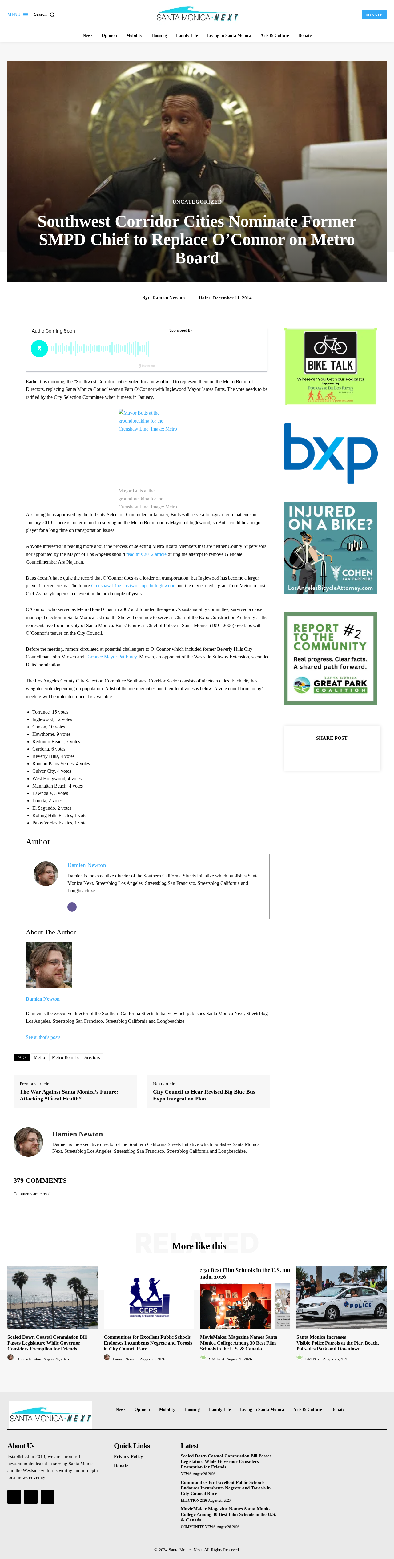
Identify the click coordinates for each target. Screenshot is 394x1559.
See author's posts (43, 1037)
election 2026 (194, 1500)
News (186, 1474)
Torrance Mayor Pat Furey (111, 656)
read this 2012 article (146, 554)
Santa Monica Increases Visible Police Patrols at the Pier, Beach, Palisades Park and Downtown (337, 1342)
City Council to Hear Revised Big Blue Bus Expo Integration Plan (204, 1095)
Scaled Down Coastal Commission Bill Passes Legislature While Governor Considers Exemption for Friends (47, 1342)
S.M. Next (216, 1359)
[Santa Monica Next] (198, 14)
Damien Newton (168, 297)
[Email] (72, 907)
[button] (45, 14)
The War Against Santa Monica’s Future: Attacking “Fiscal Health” (69, 1095)
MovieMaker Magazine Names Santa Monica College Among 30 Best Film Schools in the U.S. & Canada (238, 1342)
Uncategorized (197, 201)
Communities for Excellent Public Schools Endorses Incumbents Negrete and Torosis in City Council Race (148, 1342)
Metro (39, 1057)
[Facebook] (311, 753)
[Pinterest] (339, 753)
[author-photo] (11, 1359)
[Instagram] (31, 1497)
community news (198, 1527)
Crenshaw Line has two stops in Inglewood (133, 585)
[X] (325, 753)
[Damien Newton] (28, 1142)
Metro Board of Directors (76, 1057)
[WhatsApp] (354, 753)
